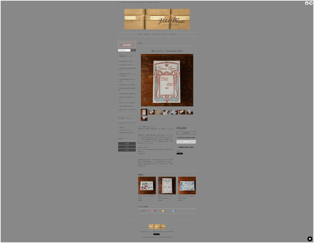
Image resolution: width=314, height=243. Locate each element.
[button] (156, 34)
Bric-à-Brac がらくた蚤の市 (127, 102)
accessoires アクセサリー (126, 64)
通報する (178, 151)
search (133, 50)
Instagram (127, 143)
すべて (143, 211)
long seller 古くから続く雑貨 (127, 84)
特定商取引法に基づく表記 (126, 132)
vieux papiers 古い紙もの (126, 61)
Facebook (127, 150)
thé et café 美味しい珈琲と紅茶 (128, 93)
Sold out (186, 141)
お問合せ (121, 127)
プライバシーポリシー (125, 130)
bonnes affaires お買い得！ (127, 106)
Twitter (127, 146)
